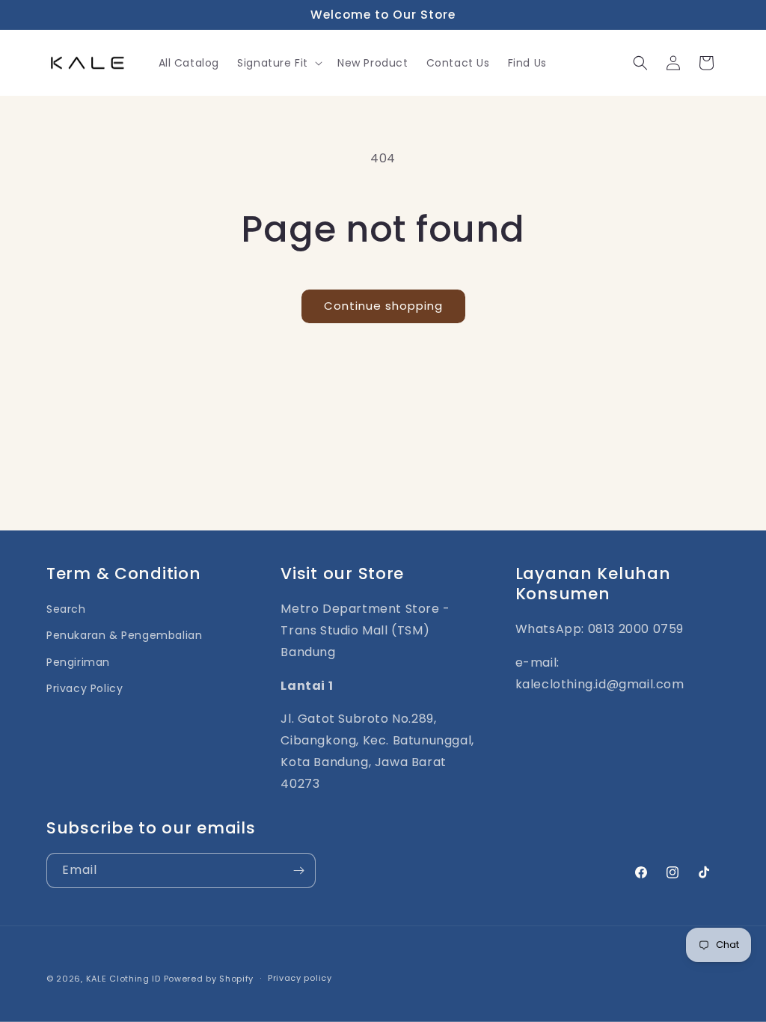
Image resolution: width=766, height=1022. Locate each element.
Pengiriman (78, 662)
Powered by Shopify (209, 979)
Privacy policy (300, 978)
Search (66, 609)
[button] (278, 63)
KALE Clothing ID (123, 979)
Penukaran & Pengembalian (124, 635)
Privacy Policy (84, 688)
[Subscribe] (298, 870)
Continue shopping (383, 305)
